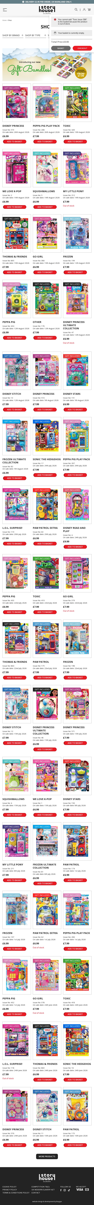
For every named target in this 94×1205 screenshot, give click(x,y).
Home (4, 20)
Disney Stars (71, 393)
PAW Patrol (41, 661)
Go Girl (38, 256)
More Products (47, 1156)
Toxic (67, 125)
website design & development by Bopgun (47, 1201)
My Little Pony (73, 191)
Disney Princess (13, 125)
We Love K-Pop (11, 191)
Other (37, 322)
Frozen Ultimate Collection (14, 461)
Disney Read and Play (74, 529)
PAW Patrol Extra (45, 528)
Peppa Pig (8, 322)
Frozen (68, 256)
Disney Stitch (11, 393)
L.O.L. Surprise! (12, 528)
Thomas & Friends (14, 256)
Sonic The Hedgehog (47, 459)
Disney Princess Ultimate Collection (74, 325)
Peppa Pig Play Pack (46, 125)
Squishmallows (44, 191)
